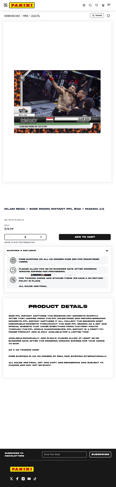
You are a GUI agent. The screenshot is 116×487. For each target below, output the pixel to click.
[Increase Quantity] (41, 237)
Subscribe (100, 454)
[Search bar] (90, 5)
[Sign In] (84, 5)
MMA (25, 15)
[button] (21, 5)
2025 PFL (35, 15)
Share (98, 15)
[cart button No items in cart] (103, 5)
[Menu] (109, 4)
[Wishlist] (96, 5)
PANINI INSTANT (12, 15)
